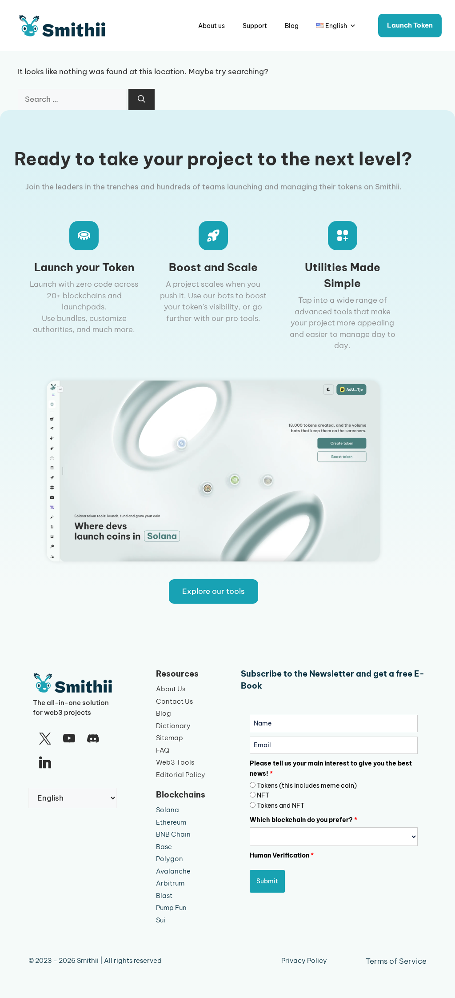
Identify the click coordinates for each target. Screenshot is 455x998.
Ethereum (171, 822)
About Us (170, 689)
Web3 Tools (175, 762)
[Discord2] (93, 739)
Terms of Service (396, 961)
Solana (167, 810)
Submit (267, 881)
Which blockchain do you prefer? (303, 820)
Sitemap (169, 737)
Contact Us (174, 701)
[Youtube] (69, 739)
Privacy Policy (304, 960)
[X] (45, 739)
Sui (160, 920)
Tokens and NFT (280, 806)
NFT (263, 795)
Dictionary (173, 725)
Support (255, 26)
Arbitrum (170, 883)
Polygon (169, 858)
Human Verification (282, 855)
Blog (292, 26)
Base (164, 846)
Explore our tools (213, 591)
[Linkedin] (45, 763)
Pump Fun (171, 907)
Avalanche (173, 871)
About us (211, 26)
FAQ (162, 750)
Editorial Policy (180, 774)
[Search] (141, 99)
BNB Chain (173, 834)
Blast (164, 895)
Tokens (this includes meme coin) (307, 786)
